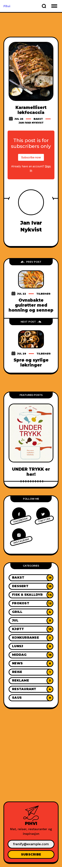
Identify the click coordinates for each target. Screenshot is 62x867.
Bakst (38, 118)
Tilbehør (43, 293)
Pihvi (6, 6)
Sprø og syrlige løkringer (31, 363)
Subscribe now (31, 157)
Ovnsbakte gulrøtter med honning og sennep (31, 305)
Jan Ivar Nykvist (31, 122)
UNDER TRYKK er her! (31, 472)
